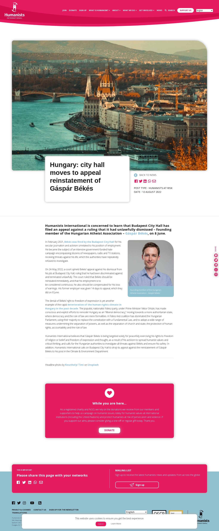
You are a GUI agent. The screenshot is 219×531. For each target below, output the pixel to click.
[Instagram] (24, 502)
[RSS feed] (39, 502)
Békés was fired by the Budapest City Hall (89, 241)
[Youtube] (32, 502)
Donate (109, 430)
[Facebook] (13, 502)
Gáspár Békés (136, 233)
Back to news (147, 175)
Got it (101, 524)
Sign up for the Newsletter (64, 509)
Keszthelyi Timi (74, 364)
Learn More (116, 523)
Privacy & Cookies (21, 509)
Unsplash (93, 364)
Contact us (40, 509)
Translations (19, 512)
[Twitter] (19, 502)
